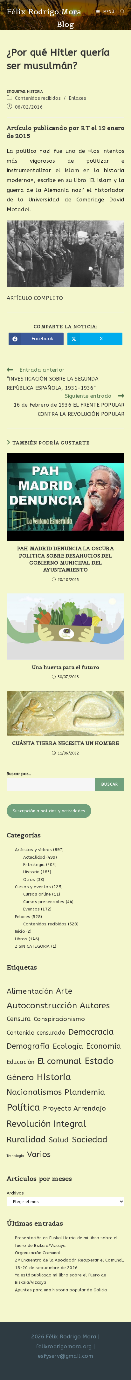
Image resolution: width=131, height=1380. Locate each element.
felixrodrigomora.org (64, 1346)
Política (23, 1107)
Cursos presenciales (44, 901)
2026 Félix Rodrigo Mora (63, 1336)
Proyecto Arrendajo (74, 1109)
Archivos (15, 1193)
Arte (64, 991)
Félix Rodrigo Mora (44, 12)
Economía (103, 1046)
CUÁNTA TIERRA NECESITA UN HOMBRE (65, 743)
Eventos (31, 909)
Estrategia (34, 864)
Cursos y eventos (33, 886)
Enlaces (77, 98)
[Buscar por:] (120, 12)
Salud (59, 1140)
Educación (21, 1062)
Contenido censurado (36, 1032)
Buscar (109, 784)
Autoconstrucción (42, 1006)
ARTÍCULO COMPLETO (35, 298)
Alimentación (30, 991)
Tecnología (15, 1156)
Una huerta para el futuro (65, 667)
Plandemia (85, 1092)
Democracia (91, 1032)
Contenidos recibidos (38, 98)
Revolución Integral (46, 1124)
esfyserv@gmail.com (65, 1356)
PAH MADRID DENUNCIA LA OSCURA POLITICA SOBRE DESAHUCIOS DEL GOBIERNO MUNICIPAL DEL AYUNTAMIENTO (65, 559)
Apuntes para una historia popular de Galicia (61, 1290)
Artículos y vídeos (33, 849)
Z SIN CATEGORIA (32, 946)
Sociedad (90, 1140)
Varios (39, 1154)
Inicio (20, 931)
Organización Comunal (37, 1252)
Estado (99, 1061)
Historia (35, 92)
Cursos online (37, 894)
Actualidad (34, 857)
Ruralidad (26, 1139)
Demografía (28, 1046)
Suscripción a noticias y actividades (49, 810)
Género (20, 1077)
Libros (21, 939)
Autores (95, 1006)
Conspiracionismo (59, 1019)
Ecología (68, 1046)
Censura (19, 1019)
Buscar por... (19, 773)
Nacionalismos (34, 1092)
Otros (29, 879)
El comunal (60, 1061)
